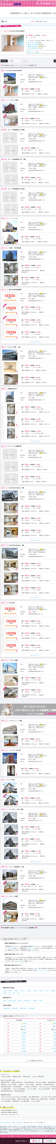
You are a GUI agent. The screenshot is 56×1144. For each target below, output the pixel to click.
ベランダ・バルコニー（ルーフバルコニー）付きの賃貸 (14, 1096)
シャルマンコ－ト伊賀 (15, 720)
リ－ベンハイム (13, 218)
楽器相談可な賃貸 (5, 1082)
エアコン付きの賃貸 (5, 1101)
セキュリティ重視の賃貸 (38, 1076)
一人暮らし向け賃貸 (5, 1076)
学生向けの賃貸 (26, 1076)
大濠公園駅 (23, 1032)
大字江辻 (22, 990)
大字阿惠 (16, 990)
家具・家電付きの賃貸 (34, 1096)
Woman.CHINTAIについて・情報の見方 (41, 1136)
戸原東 (4, 992)
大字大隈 (29, 990)
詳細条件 (50, 1141)
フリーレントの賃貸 (31, 1088)
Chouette (12, 603)
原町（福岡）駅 (27, 1000)
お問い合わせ (20, 1136)
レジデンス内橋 (13, 100)
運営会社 (3, 1136)
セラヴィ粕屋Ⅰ (14, 660)
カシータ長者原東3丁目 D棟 (16, 189)
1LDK (12, 948)
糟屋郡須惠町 (32, 1008)
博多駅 (24, 1023)
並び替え (24, 61)
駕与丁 (47, 990)
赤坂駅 (23, 1035)
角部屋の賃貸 (16, 1101)
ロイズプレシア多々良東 (16, 809)
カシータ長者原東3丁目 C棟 (17, 159)
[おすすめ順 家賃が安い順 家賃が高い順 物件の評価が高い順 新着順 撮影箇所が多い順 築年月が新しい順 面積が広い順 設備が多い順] (15, 60)
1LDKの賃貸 (38, 1084)
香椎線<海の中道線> (33, 46)
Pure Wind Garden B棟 (16, 488)
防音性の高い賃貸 (17, 1076)
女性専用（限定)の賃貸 (17, 1082)
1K (28, 40)
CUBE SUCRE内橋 (15, 248)
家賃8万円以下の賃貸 (6, 1086)
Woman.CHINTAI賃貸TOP (5, 1122)
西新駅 (24, 1029)
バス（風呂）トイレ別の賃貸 (30, 1086)
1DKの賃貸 (20, 1084)
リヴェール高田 (13, 896)
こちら (19, 961)
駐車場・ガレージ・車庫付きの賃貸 (39, 1099)
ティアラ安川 (11, 780)
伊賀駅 (4, 1000)
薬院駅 (24, 1026)
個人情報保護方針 (11, 1136)
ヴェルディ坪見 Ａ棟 (13, 347)
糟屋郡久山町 (23, 1008)
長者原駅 (35, 1000)
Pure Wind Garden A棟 (16, 545)
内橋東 (10, 990)
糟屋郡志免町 (15, 1008)
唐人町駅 (24, 1038)
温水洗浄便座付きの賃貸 (6, 1090)
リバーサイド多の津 (15, 750)
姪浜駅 (23, 1048)
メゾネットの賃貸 (35, 1101)
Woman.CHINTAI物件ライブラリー (9, 1110)
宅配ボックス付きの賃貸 (23, 1099)
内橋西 (4, 990)
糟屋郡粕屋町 (35, 48)
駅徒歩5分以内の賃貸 (19, 1090)
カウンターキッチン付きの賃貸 (8, 1099)
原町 (14, 992)
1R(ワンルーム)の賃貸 (41, 1082)
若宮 (18, 992)
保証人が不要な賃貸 (29, 1082)
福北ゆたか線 (31, 42)
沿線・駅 (37, 1141)
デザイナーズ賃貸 (30, 1084)
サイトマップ (28, 1136)
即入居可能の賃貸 (17, 1086)
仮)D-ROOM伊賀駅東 (15, 289)
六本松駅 (24, 1042)
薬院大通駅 (23, 1051)
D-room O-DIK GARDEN (14, 70)
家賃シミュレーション (41, 970)
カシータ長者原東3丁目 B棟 (16, 130)
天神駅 (23, 1045)
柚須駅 (19, 1000)
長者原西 (53, 990)
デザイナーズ (31, 948)
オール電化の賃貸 (25, 1101)
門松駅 (40, 1000)
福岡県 (29, 48)
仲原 (10, 992)
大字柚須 (41, 990)
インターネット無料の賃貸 (19, 1088)
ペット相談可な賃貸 (5, 1088)
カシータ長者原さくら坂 (17, 867)
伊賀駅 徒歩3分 (12, 388)
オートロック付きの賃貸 (44, 1088)
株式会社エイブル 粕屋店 (33, 52)
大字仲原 (35, 990)
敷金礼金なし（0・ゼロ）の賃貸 (8, 1084)
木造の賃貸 (52, 1099)
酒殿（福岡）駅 (12, 1000)
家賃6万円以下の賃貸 (49, 1084)
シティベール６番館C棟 (14, 446)
